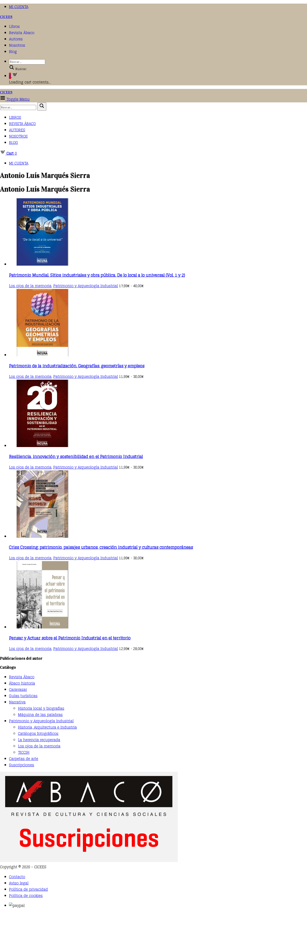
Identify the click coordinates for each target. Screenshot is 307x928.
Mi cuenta (18, 7)
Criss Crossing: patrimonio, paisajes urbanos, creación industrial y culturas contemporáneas (101, 547)
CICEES (6, 17)
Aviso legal (19, 883)
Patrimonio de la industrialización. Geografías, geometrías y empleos (77, 365)
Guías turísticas (23, 696)
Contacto (17, 877)
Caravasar (18, 689)
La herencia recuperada (39, 740)
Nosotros (17, 45)
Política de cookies (26, 896)
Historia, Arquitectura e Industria (47, 727)
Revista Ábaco (21, 33)
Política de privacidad (28, 889)
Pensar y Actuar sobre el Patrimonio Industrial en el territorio (70, 637)
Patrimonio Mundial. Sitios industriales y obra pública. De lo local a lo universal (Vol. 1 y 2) (97, 275)
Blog (13, 51)
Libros (14, 26)
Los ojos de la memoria (30, 286)
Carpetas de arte (23, 759)
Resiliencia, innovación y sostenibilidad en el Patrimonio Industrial (76, 456)
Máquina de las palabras (40, 715)
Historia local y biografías (41, 708)
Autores (16, 39)
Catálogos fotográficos (38, 733)
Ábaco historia (22, 683)
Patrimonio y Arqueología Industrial (85, 286)
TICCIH (23, 752)
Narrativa (17, 702)
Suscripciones (21, 765)
